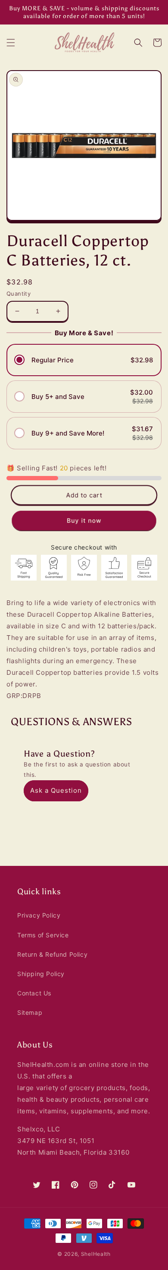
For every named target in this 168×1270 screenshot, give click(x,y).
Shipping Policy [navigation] (41, 973)
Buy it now (84, 520)
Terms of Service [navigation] (43, 935)
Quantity (18, 293)
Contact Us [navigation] (34, 993)
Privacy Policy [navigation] (38, 915)
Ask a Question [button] (56, 790)
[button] (10, 42)
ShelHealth (96, 1254)
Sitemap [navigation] (29, 1012)
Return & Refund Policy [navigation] (52, 954)
